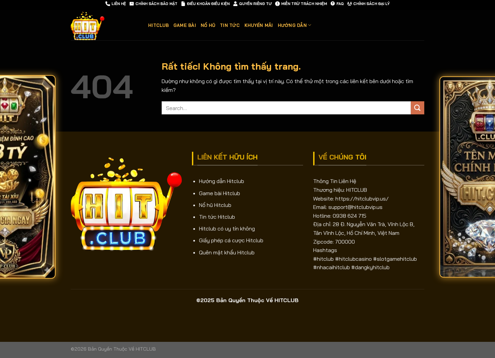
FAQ (340, 3)
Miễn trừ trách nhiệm (304, 3)
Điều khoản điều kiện (208, 3)
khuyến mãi (258, 25)
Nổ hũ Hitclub (215, 205)
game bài (184, 25)
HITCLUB (356, 189)
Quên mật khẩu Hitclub (227, 252)
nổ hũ (208, 25)
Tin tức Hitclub (217, 216)
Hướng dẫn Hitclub (221, 181)
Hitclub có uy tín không (227, 228)
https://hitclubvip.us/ (362, 198)
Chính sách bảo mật (156, 3)
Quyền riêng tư (255, 3)
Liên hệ (118, 3)
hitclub (158, 25)
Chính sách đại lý (371, 3)
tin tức (230, 25)
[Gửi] (417, 107)
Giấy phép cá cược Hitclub (231, 240)
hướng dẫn (292, 25)
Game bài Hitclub (219, 193)
